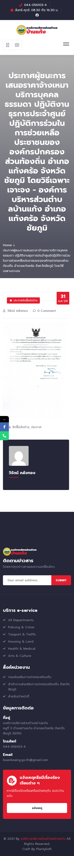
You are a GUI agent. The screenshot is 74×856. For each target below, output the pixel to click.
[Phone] (4, 435)
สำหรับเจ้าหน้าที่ (18, 696)
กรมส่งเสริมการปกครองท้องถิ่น (29, 677)
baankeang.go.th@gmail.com (25, 760)
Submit (61, 580)
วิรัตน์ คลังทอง (17, 310)
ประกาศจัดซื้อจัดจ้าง (25, 300)
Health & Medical (21, 648)
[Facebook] (4, 426)
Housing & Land (21, 641)
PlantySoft (44, 849)
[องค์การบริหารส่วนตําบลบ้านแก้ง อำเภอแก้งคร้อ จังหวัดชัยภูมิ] (37, 29)
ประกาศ (36, 427)
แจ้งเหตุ (37, 808)
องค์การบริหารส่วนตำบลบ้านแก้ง (43, 838)
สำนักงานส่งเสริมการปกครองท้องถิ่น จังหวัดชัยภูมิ (39, 687)
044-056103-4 (35, 5)
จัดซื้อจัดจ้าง (20, 427)
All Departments (21, 620)
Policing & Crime (21, 627)
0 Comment (46, 310)
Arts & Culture (19, 655)
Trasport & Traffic (22, 634)
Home (7, 245)
